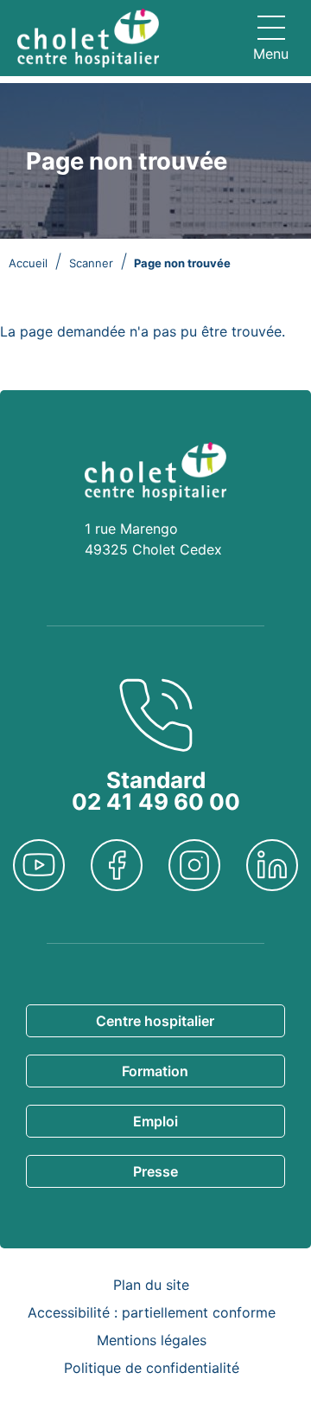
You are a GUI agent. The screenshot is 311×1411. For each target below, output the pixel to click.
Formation (155, 1071)
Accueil (28, 263)
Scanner (91, 263)
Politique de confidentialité (151, 1367)
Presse (155, 1171)
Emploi (155, 1121)
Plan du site (151, 1284)
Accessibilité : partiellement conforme (152, 1312)
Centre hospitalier (155, 1020)
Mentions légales (151, 1340)
